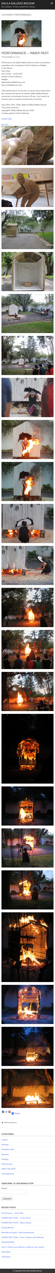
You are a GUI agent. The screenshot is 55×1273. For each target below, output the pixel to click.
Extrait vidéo (6, 119)
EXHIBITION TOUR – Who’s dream (16, 1223)
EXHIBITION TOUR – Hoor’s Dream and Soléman (22, 1237)
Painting (4, 1159)
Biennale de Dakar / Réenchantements (17, 1232)
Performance (10, 1123)
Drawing (4, 1144)
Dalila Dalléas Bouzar (18, 3)
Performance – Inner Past (25, 53)
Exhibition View (7, 1149)
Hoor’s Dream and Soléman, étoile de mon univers (22, 1247)
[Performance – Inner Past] (21, 49)
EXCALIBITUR (7, 1228)
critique (4, 1140)
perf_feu (5, 124)
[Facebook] (3, 1113)
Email (4, 1188)
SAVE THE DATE (8, 1169)
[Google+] (9, 1113)
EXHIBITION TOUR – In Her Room (16, 1218)
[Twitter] (6, 1113)
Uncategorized (7, 1174)
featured (5, 1154)
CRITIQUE (5, 1252)
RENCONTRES (7, 1242)
